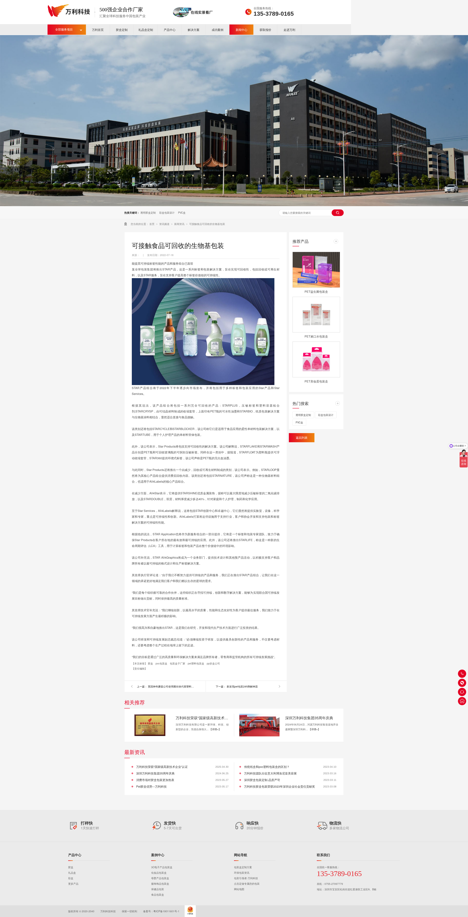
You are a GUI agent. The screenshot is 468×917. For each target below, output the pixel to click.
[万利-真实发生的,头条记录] (234, 120)
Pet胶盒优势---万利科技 (151, 786)
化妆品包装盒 (159, 872)
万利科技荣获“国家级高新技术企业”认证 (202, 717)
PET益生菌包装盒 (316, 291)
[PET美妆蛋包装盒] (316, 359)
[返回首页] (462, 701)
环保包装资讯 (241, 872)
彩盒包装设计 (167, 212)
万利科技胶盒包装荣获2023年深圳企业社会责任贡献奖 (279, 786)
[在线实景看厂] (193, 22)
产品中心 (170, 30)
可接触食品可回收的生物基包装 (207, 224)
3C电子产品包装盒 (161, 867)
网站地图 (239, 889)
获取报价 (265, 30)
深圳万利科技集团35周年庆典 (309, 717)
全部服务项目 (64, 29)
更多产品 (73, 883)
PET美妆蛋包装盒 (316, 381)
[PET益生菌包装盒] (316, 269)
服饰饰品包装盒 (160, 883)
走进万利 (289, 30)
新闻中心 (241, 30)
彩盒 (70, 878)
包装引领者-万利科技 (246, 878)
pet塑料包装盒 (196, 663)
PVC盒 (182, 212)
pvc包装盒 (162, 663)
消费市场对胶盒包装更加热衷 (155, 780)
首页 (152, 224)
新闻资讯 (179, 224)
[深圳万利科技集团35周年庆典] (259, 725)
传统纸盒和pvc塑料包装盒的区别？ (267, 767)
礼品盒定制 (145, 30)
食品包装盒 (157, 894)
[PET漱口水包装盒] (316, 314)
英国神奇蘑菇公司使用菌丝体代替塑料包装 (171, 686)
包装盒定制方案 (243, 867)
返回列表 (301, 437)
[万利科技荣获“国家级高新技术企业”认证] (150, 725)
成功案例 (217, 30)
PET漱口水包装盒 (316, 336)
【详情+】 (215, 729)
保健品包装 (157, 889)
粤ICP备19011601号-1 (166, 911)
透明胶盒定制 (148, 212)
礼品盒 (72, 872)
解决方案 (193, 30)
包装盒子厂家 (178, 663)
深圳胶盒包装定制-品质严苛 (262, 780)
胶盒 (151, 663)
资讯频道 (164, 224)
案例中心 (157, 854)
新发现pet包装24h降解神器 (242, 686)
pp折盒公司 (213, 663)
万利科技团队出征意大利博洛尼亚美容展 (270, 773)
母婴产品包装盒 (160, 878)
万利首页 (98, 30)
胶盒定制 (122, 30)
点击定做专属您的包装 (247, 883)
